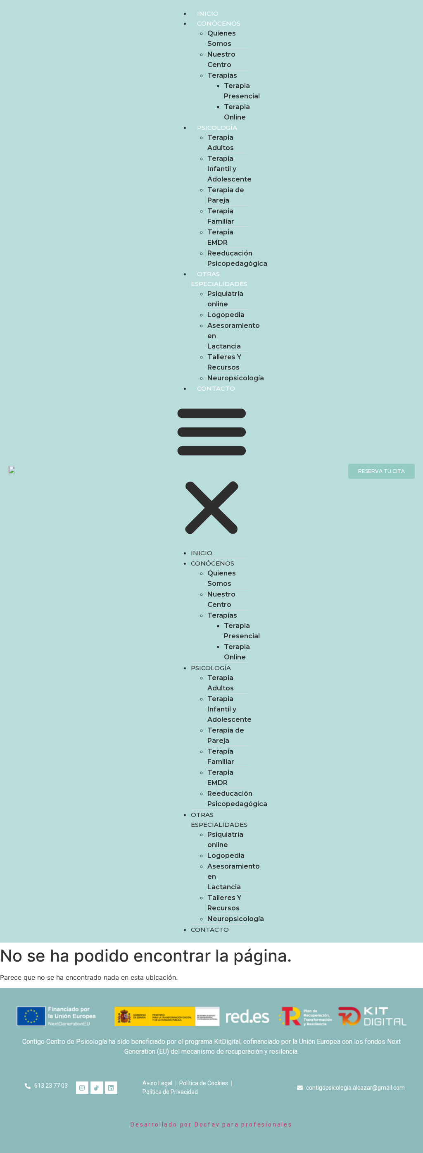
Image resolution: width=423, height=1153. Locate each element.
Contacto (216, 388)
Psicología (217, 127)
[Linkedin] (111, 1087)
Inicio (208, 13)
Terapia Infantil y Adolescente (229, 169)
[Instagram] (82, 1087)
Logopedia (226, 315)
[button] (211, 470)
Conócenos (218, 23)
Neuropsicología (235, 378)
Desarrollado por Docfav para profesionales (211, 1124)
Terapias (222, 75)
